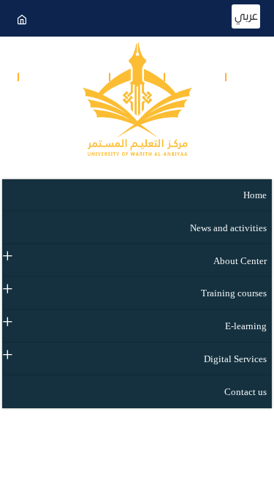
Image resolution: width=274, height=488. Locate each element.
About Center (240, 261)
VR (48, 111)
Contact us (73, 78)
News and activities (228, 228)
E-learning (246, 326)
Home (255, 195)
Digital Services (235, 359)
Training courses (234, 293)
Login (204, 78)
